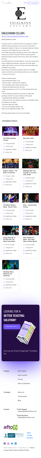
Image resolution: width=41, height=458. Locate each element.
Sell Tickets (22, 371)
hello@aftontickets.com (26, 417)
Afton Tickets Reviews (30, 435)
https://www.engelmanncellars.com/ (15, 36)
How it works (22, 375)
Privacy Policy (8, 450)
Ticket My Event (11, 326)
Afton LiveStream (24, 383)
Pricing (20, 379)
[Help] (25, 2)
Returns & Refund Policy (21, 450)
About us (21, 392)
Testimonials (22, 396)
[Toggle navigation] (3, 2)
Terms (32, 448)
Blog (19, 400)
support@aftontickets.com (27, 411)
